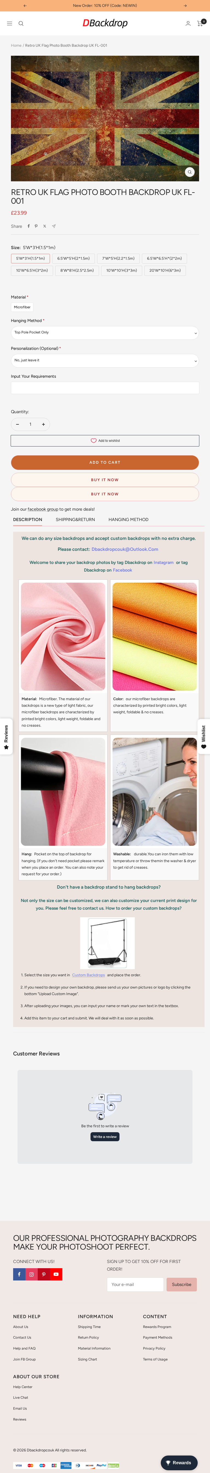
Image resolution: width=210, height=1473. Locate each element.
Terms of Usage (155, 1359)
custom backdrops (88, 975)
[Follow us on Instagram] (31, 1274)
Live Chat (20, 1397)
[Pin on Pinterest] (36, 226)
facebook (122, 570)
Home (16, 45)
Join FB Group (24, 1359)
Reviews (19, 1419)
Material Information (94, 1348)
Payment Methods (157, 1337)
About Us (20, 1327)
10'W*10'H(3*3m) (121, 270)
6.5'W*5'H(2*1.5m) (73, 258)
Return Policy (88, 1337)
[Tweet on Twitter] (44, 226)
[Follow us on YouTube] (56, 1274)
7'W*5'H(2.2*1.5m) (118, 258)
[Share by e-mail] (54, 226)
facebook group (43, 509)
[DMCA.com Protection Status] (113, 1465)
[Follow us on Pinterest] (44, 1274)
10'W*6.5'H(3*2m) (32, 270)
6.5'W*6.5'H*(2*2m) (164, 258)
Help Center (22, 1387)
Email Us (20, 1408)
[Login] (188, 23)
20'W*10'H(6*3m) (165, 270)
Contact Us (22, 1337)
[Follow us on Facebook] (19, 1274)
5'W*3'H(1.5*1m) (30, 258)
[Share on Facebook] (29, 226)
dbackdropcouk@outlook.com (125, 549)
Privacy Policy (154, 1348)
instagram (164, 562)
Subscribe (181, 1284)
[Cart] (200, 23)
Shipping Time (89, 1327)
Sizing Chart (87, 1359)
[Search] (21, 23)
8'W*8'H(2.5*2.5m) (77, 270)
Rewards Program (157, 1327)
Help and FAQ (24, 1348)
